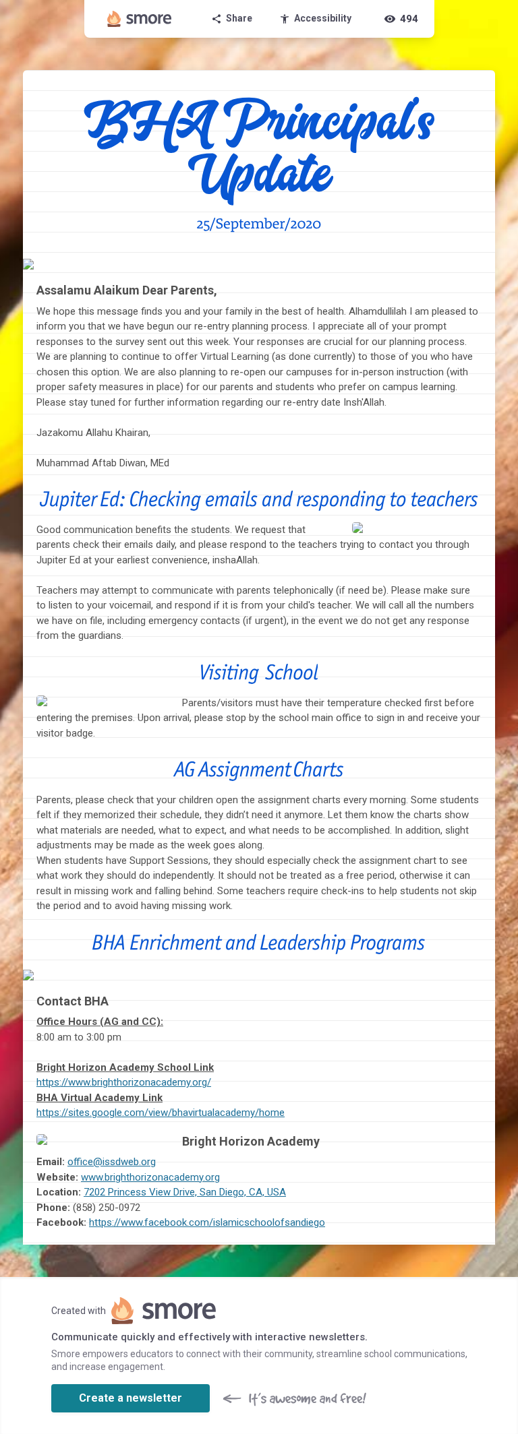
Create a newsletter (130, 1398)
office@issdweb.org (111, 1162)
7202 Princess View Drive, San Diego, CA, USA (185, 1192)
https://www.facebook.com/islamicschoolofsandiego (207, 1222)
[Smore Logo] (139, 19)
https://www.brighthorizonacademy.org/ (123, 1082)
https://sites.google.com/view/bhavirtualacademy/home (160, 1112)
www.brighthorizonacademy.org (150, 1177)
